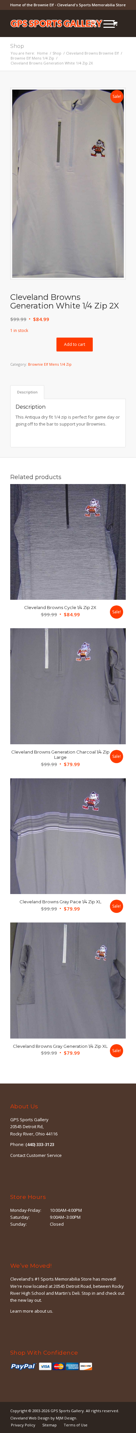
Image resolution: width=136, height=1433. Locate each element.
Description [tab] (27, 391)
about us (43, 1311)
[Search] (90, 23)
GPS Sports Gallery (67, 1410)
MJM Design (66, 1417)
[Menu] (106, 23)
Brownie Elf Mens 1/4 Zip (50, 364)
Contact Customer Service (36, 1155)
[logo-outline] (56, 23)
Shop (17, 46)
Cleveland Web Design (30, 1417)
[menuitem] (90, 23)
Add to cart (74, 344)
